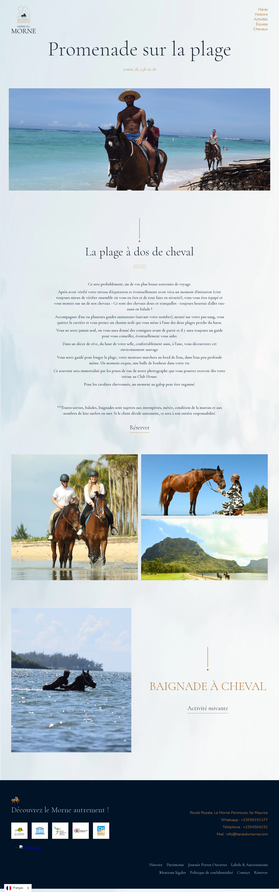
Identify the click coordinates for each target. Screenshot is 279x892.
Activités (261, 19)
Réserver (261, 872)
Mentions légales (172, 872)
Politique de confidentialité (211, 872)
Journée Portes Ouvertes (207, 864)
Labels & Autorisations (249, 864)
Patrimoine (175, 864)
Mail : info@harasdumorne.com (242, 834)
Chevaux (260, 29)
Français (18, 888)
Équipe (262, 24)
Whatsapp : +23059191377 (244, 819)
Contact (243, 872)
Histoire (261, 14)
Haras (263, 9)
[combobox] (18, 888)
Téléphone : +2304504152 (245, 827)
